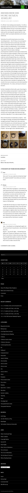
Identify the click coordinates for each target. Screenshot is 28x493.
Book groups (4, 328)
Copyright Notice (5, 439)
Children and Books (6, 7)
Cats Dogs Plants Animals (7, 331)
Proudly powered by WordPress (7, 491)
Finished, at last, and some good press (13, 305)
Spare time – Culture (5, 387)
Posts (2, 296)
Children (3, 336)
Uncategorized (4, 401)
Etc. (1, 347)
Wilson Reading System (6, 458)
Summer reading (4, 393)
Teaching (3, 395)
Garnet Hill (3, 442)
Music (2, 374)
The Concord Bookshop (6, 452)
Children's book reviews (6, 339)
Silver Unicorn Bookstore (6, 447)
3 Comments (16, 21)
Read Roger (3, 421)
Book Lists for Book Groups (7, 290)
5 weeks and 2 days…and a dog (12, 308)
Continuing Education (6, 344)
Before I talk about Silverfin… (7, 161)
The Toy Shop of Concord (6, 455)
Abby (11, 21)
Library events (4, 363)
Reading (2, 385)
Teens (2, 398)
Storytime (3, 390)
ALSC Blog (3, 416)
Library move (4, 366)
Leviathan (4, 156)
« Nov (2, 278)
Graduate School (4, 352)
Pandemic (3, 377)
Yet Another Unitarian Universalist (9, 424)
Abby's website (4, 436)
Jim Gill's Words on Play (6, 418)
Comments (3, 293)
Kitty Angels (3, 444)
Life (1, 369)
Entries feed (3, 479)
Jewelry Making (5, 13)
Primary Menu (26, 7)
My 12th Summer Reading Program (12, 316)
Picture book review (5, 379)
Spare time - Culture (14, 13)
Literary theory (4, 371)
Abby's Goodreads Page (6, 433)
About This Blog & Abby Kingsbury (9, 288)
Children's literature (5, 342)
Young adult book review (6, 403)
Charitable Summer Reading (7, 334)
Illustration (3, 355)
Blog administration (5, 326)
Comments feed (4, 481)
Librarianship (4, 360)
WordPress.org (4, 484)
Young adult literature (6, 406)
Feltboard (3, 350)
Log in (2, 476)
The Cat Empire (4, 450)
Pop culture (3, 382)
